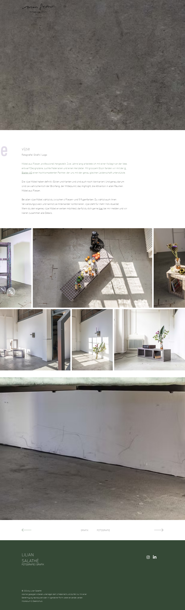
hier (101, 208)
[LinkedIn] (154, 557)
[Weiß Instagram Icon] (148, 557)
